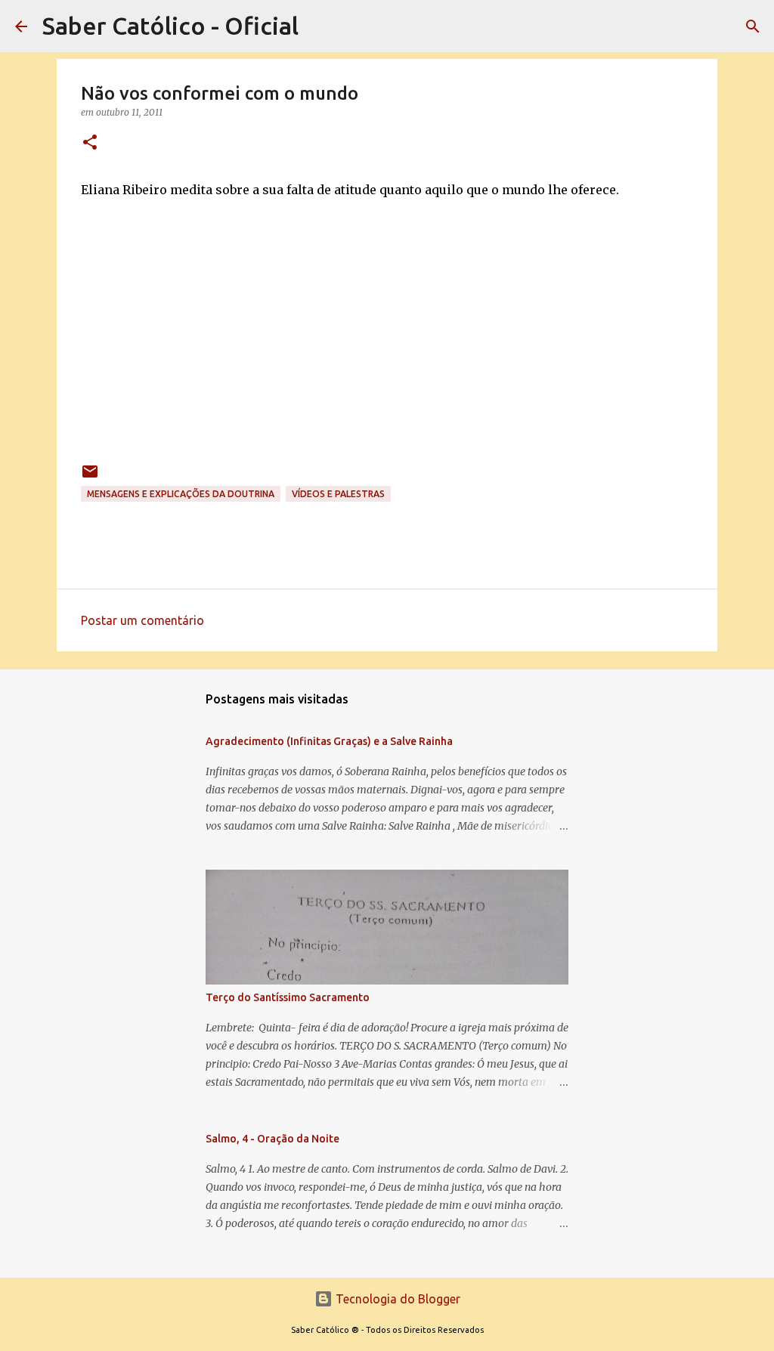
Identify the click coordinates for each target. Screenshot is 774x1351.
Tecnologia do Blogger (396, 1299)
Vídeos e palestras (338, 494)
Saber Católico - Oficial (170, 25)
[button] (90, 143)
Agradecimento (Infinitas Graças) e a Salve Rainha (329, 741)
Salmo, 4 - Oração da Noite (272, 1139)
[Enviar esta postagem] (90, 477)
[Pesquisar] (753, 26)
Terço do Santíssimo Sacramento (288, 997)
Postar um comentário (142, 620)
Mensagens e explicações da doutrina (180, 494)
